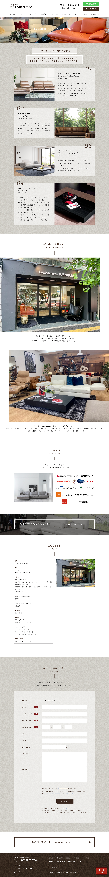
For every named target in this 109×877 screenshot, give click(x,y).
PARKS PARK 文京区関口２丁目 (25, 634)
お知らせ (76, 14)
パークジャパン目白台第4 (23, 632)
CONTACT (92, 9)
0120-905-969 (71, 5)
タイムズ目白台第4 (21, 627)
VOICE (76, 858)
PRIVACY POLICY (74, 862)
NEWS (51, 862)
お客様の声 (55, 14)
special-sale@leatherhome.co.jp (53, 793)
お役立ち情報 (66, 14)
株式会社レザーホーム (17, 5)
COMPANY (61, 862)
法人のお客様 (95, 14)
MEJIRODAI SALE (51, 524)
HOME (51, 858)
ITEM (68, 858)
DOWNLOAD (51, 842)
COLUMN (86, 858)
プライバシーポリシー (62, 788)
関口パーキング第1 (21, 629)
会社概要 (85, 14)
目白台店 (12, 14)
